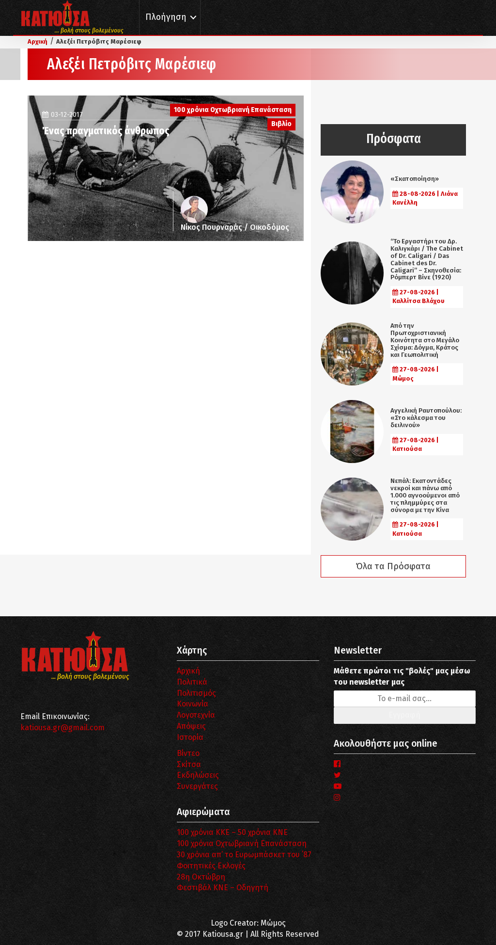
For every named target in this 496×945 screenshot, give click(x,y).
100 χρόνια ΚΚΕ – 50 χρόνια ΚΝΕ (232, 832)
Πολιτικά (192, 682)
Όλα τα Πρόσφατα (393, 566)
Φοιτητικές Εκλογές (211, 865)
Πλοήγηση (165, 17)
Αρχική (188, 670)
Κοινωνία (192, 703)
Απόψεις (191, 726)
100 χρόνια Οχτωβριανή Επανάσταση (242, 843)
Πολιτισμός (196, 693)
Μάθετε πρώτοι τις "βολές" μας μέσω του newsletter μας (402, 676)
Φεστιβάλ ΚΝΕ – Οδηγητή (222, 887)
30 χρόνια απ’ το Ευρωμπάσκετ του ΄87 (244, 854)
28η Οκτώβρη (201, 876)
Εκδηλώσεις (198, 775)
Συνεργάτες (197, 786)
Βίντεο (188, 753)
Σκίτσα (189, 764)
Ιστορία (190, 737)
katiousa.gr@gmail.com (62, 727)
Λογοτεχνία (196, 715)
